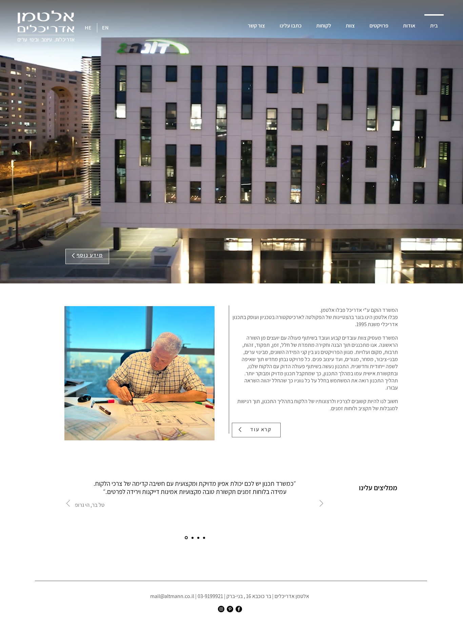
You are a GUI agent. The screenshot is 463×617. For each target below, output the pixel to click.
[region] (87, 256)
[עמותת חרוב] (204, 538)
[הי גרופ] (186, 538)
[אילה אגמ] (198, 538)
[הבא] (321, 504)
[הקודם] (68, 504)
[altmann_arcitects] (221, 609)
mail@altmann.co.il (172, 596)
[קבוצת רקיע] (192, 537)
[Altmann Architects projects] (230, 609)
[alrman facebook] (239, 609)
